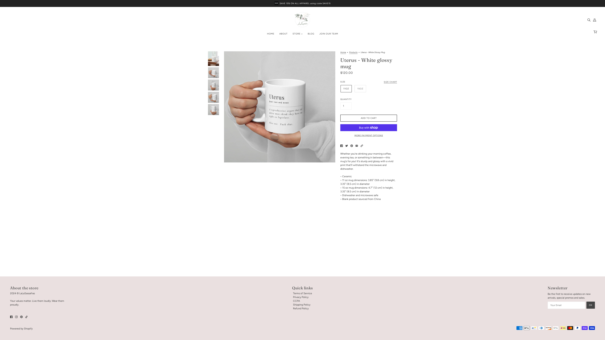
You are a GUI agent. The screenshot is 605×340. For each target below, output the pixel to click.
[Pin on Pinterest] (351, 145)
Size (342, 82)
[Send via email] (356, 145)
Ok (590, 305)
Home (343, 52)
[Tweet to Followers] (346, 145)
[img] (589, 20)
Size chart (390, 82)
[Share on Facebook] (341, 145)
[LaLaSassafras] (302, 26)
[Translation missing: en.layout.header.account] (594, 20)
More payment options (368, 135)
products (353, 52)
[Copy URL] (361, 145)
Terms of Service (302, 293)
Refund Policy (301, 308)
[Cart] (595, 32)
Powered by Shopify (21, 328)
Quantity (346, 99)
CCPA (296, 300)
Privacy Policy (300, 297)
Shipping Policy (301, 304)
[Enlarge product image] (279, 106)
